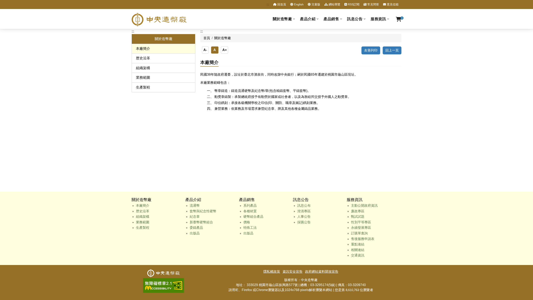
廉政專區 (357, 211)
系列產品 (250, 205)
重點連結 (357, 244)
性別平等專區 (361, 222)
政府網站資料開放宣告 (321, 271)
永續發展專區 (361, 227)
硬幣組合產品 (253, 216)
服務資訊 (378, 19)
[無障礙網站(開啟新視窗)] (163, 280)
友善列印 (370, 50)
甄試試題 (357, 216)
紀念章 (195, 216)
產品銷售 (331, 19)
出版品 (195, 233)
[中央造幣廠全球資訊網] (159, 19)
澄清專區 (304, 211)
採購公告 (304, 222)
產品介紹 (307, 19)
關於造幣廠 (282, 19)
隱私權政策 (271, 271)
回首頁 (281, 4)
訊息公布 (304, 205)
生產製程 (143, 87)
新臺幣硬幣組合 (201, 222)
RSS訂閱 (353, 4)
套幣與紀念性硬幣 (203, 211)
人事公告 (304, 216)
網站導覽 (334, 4)
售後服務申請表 (362, 239)
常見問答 (372, 4)
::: (267, 4)
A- (205, 50)
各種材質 (250, 211)
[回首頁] (163, 271)
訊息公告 (354, 19)
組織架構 (143, 68)
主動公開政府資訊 (364, 205)
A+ (224, 50)
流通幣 (195, 205)
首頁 (206, 38)
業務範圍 (143, 78)
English (298, 4)
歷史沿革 (143, 58)
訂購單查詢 (359, 233)
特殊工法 (250, 227)
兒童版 (315, 4)
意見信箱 (392, 4)
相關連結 (357, 250)
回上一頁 (392, 50)
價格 (246, 222)
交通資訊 (357, 255)
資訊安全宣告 (293, 271)
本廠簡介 (143, 49)
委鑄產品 (196, 227)
